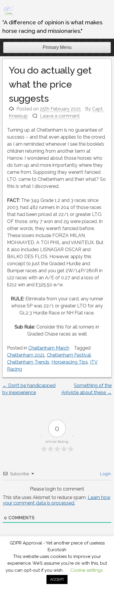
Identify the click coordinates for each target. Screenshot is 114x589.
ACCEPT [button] (57, 579)
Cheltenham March (48, 348)
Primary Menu (57, 47)
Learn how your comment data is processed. (56, 500)
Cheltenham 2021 (26, 355)
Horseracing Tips (69, 362)
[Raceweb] (8, 14)
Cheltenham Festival (69, 355)
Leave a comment (60, 116)
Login (105, 473)
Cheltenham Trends (28, 362)
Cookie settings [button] (86, 570)
